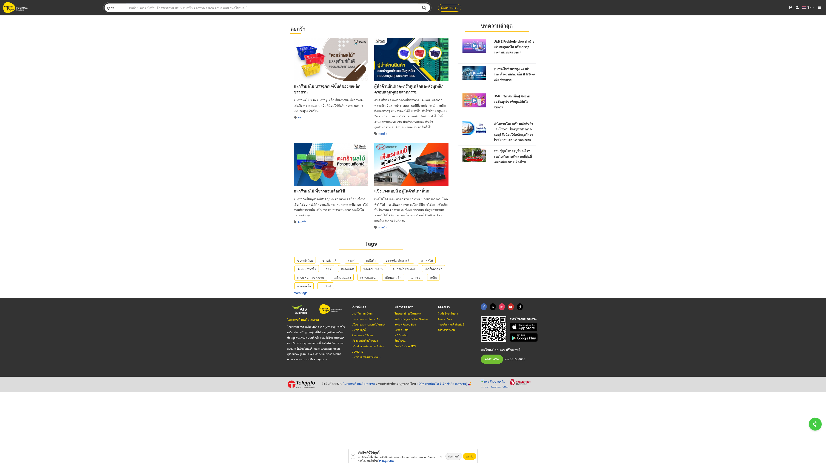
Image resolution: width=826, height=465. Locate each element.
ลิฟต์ (328, 269)
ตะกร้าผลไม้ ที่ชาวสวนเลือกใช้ (319, 191)
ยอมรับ (469, 456)
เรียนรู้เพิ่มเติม (387, 460)
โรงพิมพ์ (325, 286)
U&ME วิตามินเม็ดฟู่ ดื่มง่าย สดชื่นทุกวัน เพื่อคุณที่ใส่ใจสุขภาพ (512, 101)
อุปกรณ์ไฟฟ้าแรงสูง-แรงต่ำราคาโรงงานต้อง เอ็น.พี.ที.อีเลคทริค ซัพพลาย (514, 74)
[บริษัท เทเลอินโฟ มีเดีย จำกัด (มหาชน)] (302, 384)
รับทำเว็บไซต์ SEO (405, 346)
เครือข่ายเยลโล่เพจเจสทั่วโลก (368, 346)
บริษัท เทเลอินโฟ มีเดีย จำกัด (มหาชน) (442, 383)
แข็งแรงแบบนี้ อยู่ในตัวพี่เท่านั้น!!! (402, 191)
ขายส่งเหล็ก (330, 260)
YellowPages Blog (405, 324)
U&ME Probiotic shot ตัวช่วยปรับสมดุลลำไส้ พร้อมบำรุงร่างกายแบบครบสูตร (514, 46)
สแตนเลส (347, 269)
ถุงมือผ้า (371, 260)
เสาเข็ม (416, 277)
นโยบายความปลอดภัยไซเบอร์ (368, 324)
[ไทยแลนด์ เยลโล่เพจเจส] (493, 306)
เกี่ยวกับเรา (359, 307)
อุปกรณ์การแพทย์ (404, 269)
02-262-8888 (492, 359)
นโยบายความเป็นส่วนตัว (366, 319)
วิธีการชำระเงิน (446, 330)
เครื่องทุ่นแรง (342, 277)
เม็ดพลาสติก (393, 277)
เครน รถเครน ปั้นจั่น (310, 277)
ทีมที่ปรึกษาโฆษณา (448, 313)
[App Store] (524, 327)
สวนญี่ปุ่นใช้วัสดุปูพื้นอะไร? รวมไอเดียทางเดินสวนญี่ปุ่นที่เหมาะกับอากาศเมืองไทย (513, 156)
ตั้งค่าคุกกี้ (453, 456)
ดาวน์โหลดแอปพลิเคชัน (523, 319)
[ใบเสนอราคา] (790, 7)
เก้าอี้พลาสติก (433, 269)
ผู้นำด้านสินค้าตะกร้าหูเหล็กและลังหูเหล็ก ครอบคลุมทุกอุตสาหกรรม (409, 89)
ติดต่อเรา (444, 307)
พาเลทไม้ (427, 260)
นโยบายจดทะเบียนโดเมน (366, 357)
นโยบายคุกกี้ (359, 330)
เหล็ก (433, 277)
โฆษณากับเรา (445, 319)
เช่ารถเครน (368, 277)
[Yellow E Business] (484, 306)
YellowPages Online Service (411, 319)
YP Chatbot (401, 335)
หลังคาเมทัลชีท (373, 269)
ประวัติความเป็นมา (362, 313)
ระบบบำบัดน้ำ (306, 269)
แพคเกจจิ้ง (304, 286)
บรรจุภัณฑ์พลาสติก (398, 260)
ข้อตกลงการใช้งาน (362, 335)
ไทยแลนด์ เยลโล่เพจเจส (303, 319)
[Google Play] (524, 337)
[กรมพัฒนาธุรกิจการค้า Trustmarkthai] (495, 383)
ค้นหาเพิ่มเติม (449, 8)
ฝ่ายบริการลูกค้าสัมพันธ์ (451, 324)
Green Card (401, 330)
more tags (300, 293)
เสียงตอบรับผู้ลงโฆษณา (365, 340)
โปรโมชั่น (400, 340)
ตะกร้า (302, 117)
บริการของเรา (404, 307)
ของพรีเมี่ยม (305, 260)
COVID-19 (358, 351)
